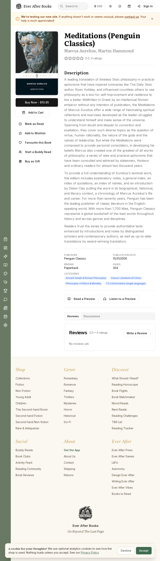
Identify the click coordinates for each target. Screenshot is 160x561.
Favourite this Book (38, 142)
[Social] (5, 299)
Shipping (69, 468)
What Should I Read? (125, 378)
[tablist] (109, 316)
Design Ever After (123, 475)
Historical (70, 415)
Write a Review (137, 333)
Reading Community (28, 468)
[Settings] (5, 325)
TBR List (117, 422)
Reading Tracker (122, 428)
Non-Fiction (23, 390)
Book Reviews (25, 475)
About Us (70, 456)
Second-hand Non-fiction (32, 422)
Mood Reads (120, 403)
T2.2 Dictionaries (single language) (126, 283)
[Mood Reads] (5, 273)
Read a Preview (84, 299)
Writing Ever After (123, 481)
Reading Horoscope (125, 384)
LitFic (115, 462)
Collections (23, 378)
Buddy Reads (24, 450)
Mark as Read (34, 123)
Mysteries (70, 403)
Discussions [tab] (92, 316)
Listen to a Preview (122, 299)
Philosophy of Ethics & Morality (83, 283)
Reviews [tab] (73, 316)
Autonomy (118, 468)
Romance (70, 384)
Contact (69, 462)
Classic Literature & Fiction (126, 277)
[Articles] (5, 308)
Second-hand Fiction (29, 415)
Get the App (72, 450)
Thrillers (69, 397)
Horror (68, 409)
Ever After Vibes (122, 487)
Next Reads (119, 409)
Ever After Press (122, 450)
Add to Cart (36, 112)
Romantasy (71, 378)
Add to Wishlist (35, 133)
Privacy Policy (90, 552)
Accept (143, 550)
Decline (126, 550)
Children (21, 403)
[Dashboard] (5, 248)
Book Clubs (23, 456)
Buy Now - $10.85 (37, 102)
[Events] (5, 316)
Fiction (20, 384)
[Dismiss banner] (152, 19)
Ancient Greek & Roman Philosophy (86, 277)
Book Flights (120, 390)
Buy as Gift (32, 161)
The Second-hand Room (32, 409)
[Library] (5, 265)
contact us (131, 16)
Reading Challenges (125, 415)
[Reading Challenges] (5, 291)
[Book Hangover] (5, 282)
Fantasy (69, 390)
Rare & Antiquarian (27, 428)
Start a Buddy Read (38, 152)
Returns (69, 475)
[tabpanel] (109, 337)
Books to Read (121, 493)
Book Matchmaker (123, 397)
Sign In (148, 6)
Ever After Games (123, 456)
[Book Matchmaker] (5, 256)
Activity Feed (24, 462)
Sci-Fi (67, 422)
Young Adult (23, 397)
